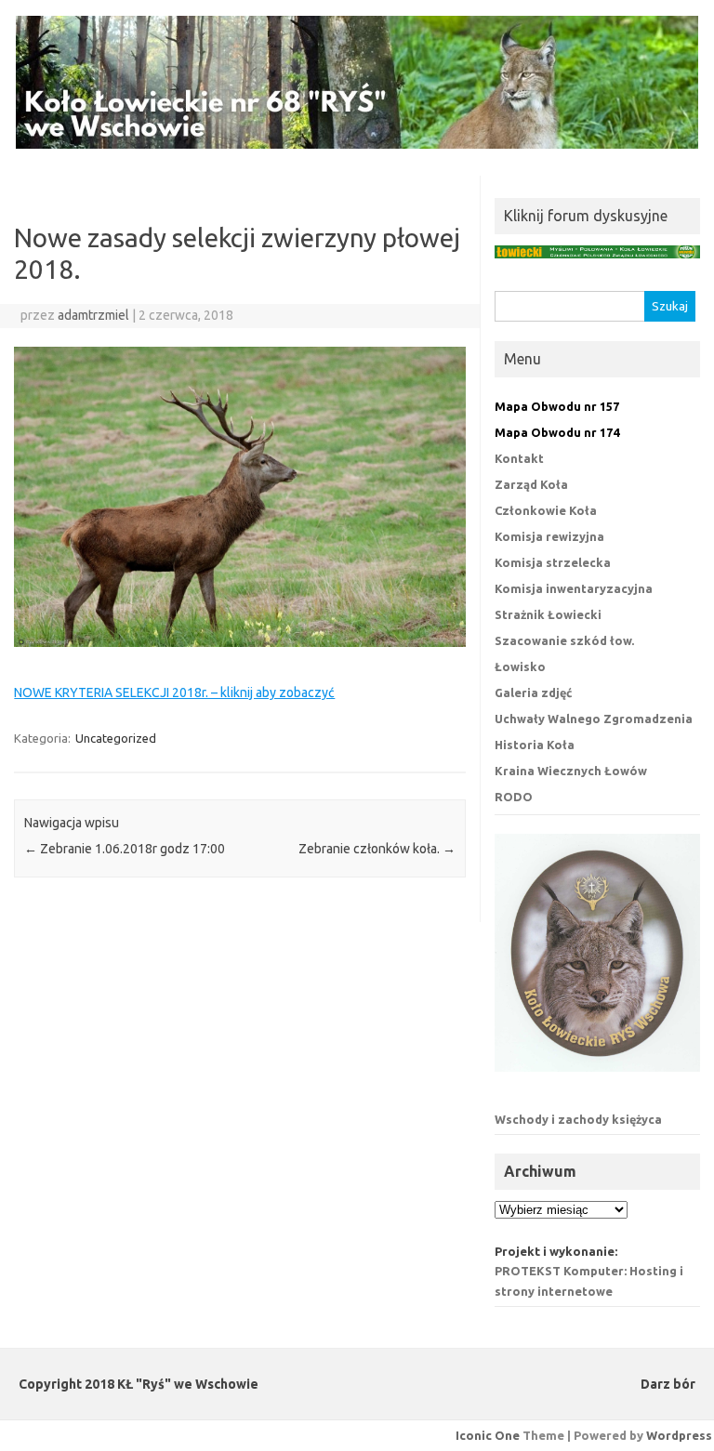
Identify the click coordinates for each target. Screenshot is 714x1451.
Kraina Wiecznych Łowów (571, 770)
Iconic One (488, 1435)
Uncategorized (115, 738)
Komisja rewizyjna (549, 536)
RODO (514, 796)
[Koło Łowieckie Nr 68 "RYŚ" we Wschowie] (357, 144)
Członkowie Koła (546, 510)
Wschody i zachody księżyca (578, 1119)
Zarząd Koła (531, 484)
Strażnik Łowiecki (548, 614)
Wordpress (679, 1435)
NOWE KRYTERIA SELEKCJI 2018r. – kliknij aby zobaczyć (174, 692)
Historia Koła (535, 744)
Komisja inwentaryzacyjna (574, 588)
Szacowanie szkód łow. (564, 640)
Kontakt (519, 458)
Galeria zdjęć (533, 692)
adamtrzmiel (93, 315)
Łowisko (520, 666)
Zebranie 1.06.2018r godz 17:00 (124, 848)
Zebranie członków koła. (377, 848)
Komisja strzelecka (553, 562)
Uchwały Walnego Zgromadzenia (594, 718)
